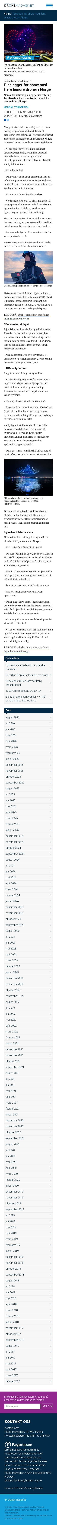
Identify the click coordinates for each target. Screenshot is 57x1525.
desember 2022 (14, 978)
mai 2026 (11, 735)
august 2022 (12, 1001)
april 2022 (11, 1025)
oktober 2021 (13, 1061)
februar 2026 (13, 752)
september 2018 (15, 1274)
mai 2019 (11, 1227)
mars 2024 (12, 889)
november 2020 (14, 1126)
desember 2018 (14, 1256)
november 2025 (14, 770)
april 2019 (11, 1233)
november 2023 (14, 913)
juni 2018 (11, 1292)
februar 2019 (13, 1245)
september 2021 (15, 1067)
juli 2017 (10, 1351)
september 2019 (15, 1209)
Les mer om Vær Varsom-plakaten (24, 1488)
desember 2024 (14, 835)
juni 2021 (11, 1084)
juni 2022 (11, 1013)
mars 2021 (12, 1102)
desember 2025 (14, 764)
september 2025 (15, 782)
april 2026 (11, 741)
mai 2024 (11, 877)
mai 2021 (11, 1090)
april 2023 (11, 954)
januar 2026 (12, 758)
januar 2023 (12, 972)
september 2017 (15, 1339)
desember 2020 (14, 1120)
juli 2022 (10, 1007)
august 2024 (12, 859)
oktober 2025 (13, 776)
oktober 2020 (13, 1132)
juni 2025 (11, 800)
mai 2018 (11, 1298)
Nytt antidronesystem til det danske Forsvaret (25, 667)
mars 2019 (12, 1239)
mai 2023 (11, 948)
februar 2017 (13, 1381)
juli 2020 (10, 1150)
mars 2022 (12, 1031)
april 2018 (11, 1304)
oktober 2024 (13, 847)
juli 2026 (10, 723)
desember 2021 (14, 1049)
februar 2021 (13, 1108)
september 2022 (15, 996)
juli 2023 (10, 936)
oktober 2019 (13, 1203)
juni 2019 (11, 1221)
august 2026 (12, 717)
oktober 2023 (13, 918)
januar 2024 (12, 901)
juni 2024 (11, 871)
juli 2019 (10, 1215)
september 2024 (15, 853)
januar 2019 (12, 1250)
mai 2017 (11, 1363)
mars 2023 (12, 960)
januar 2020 (12, 1185)
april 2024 (11, 883)
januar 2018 (12, 1322)
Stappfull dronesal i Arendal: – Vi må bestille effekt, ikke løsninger (25, 698)
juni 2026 (11, 729)
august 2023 (12, 930)
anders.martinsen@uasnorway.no (23, 1480)
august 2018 (12, 1280)
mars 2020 (12, 1173)
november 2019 (14, 1197)
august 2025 (12, 788)
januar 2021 (12, 1114)
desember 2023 (14, 907)
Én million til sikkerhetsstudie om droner (27, 675)
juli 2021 (10, 1079)
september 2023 (15, 924)
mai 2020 (11, 1162)
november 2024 (14, 841)
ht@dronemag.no (14, 1431)
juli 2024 (10, 865)
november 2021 (14, 1055)
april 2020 (11, 1167)
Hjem (7, 13)
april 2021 (11, 1096)
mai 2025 (11, 806)
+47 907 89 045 (34, 1431)
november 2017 (14, 1328)
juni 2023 (11, 942)
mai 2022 (11, 1019)
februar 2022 (13, 1037)
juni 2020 (11, 1156)
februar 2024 (13, 895)
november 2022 (14, 984)
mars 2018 (12, 1310)
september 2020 (15, 1138)
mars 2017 (12, 1375)
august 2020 (12, 1144)
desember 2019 (14, 1191)
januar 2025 (12, 830)
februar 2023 (13, 966)
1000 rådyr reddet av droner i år (23, 690)
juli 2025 (10, 794)
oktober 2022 (13, 990)
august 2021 (12, 1073)
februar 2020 (13, 1179)
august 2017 (12, 1345)
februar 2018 (13, 1316)
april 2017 (11, 1369)
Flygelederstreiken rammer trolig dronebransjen (24, 683)
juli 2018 (10, 1286)
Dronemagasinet (21, 57)
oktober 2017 (13, 1333)
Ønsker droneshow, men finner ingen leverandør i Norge (26, 649)
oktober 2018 (13, 1268)
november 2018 (14, 1262)
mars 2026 (12, 747)
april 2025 (11, 812)
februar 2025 (13, 824)
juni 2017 (11, 1357)
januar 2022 (12, 1043)
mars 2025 (12, 818)
